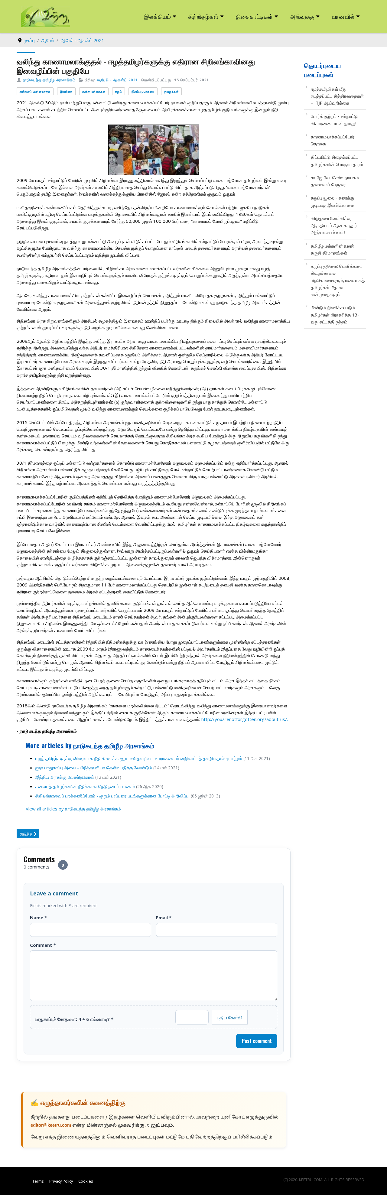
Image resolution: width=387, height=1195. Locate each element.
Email (163, 917)
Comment (43, 945)
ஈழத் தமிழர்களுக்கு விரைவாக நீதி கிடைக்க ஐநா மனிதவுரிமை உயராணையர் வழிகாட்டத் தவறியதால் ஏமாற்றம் (138, 758)
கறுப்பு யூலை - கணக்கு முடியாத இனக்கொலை (332, 201)
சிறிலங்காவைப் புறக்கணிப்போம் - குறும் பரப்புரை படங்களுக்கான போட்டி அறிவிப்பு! (112, 796)
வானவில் (343, 16)
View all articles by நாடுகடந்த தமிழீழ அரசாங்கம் (73, 809)
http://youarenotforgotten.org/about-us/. (244, 719)
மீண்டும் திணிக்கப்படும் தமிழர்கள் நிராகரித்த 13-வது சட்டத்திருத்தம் (335, 314)
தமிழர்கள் (171, 91)
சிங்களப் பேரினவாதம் (35, 91)
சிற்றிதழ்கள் (203, 16)
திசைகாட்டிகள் (254, 16)
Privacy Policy (61, 1181)
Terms (38, 1181)
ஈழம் (118, 91)
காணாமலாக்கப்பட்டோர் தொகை (333, 140)
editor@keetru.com (51, 1125)
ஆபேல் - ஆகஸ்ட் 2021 (117, 80)
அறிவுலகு (302, 16)
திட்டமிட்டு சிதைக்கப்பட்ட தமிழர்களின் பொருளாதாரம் (337, 160)
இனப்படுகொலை (143, 91)
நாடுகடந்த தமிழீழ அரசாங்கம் (49, 80)
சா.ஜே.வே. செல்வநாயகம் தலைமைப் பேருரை (335, 180)
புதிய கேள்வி (229, 1017)
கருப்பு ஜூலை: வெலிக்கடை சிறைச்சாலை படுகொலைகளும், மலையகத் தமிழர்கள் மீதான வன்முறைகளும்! (338, 280)
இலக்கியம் (157, 16)
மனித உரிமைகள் (94, 91)
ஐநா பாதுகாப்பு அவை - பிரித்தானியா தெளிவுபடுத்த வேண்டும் (93, 768)
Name (38, 917)
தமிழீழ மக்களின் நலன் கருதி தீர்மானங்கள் (332, 249)
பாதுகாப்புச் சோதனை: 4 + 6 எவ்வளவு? (74, 1019)
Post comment (257, 1040)
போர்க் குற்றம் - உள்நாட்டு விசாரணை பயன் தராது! (334, 119)
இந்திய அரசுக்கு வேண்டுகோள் (64, 777)
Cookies (85, 1181)
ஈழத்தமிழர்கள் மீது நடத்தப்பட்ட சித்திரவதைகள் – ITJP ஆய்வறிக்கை (337, 96)
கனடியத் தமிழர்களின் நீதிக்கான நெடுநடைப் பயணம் (85, 786)
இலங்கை (66, 91)
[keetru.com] (45, 16)
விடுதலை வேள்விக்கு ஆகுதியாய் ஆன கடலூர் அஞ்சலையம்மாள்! (334, 225)
